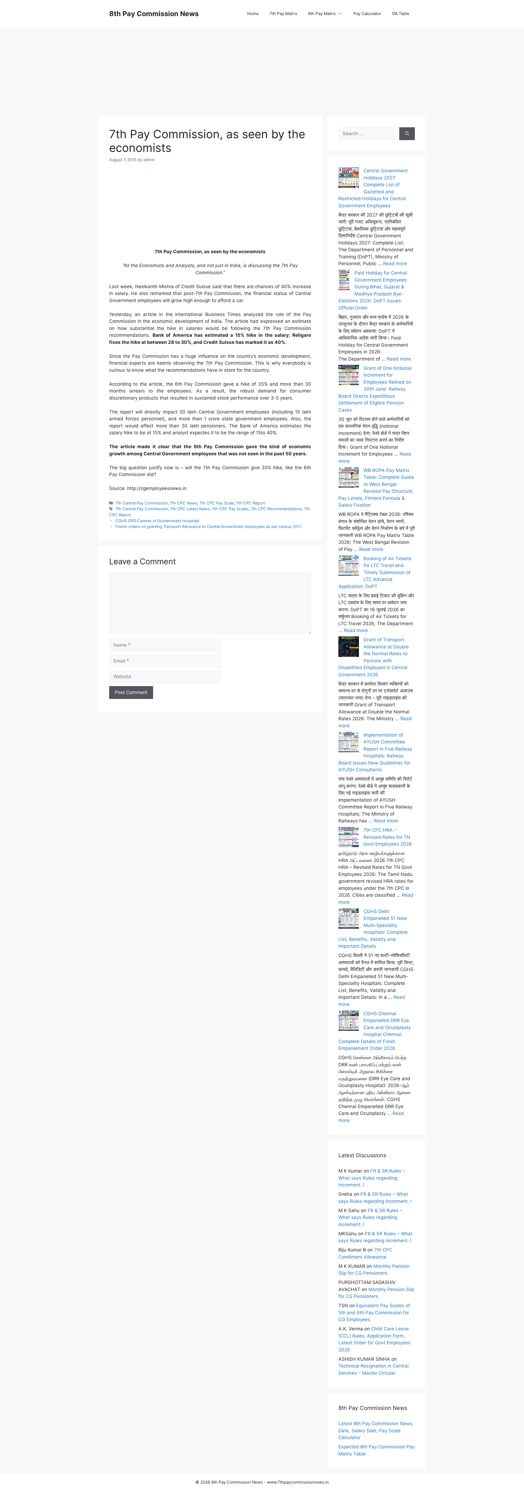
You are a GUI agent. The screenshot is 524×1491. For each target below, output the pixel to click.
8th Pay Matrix (322, 13)
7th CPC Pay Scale (217, 503)
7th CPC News (183, 503)
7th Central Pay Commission (141, 503)
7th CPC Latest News (190, 508)
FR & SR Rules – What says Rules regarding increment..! (371, 1178)
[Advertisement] (262, 65)
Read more (395, 263)
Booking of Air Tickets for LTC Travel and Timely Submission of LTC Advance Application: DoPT (374, 572)
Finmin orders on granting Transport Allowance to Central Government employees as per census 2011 (208, 526)
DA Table (400, 13)
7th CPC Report (250, 503)
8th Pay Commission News (154, 14)
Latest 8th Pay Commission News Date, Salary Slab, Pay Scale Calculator (375, 1430)
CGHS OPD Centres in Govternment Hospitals (157, 520)
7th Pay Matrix (283, 13)
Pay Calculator (367, 13)
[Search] (407, 133)
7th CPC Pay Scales (230, 508)
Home (253, 13)
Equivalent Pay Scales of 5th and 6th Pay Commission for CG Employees (374, 1312)
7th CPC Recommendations (276, 508)
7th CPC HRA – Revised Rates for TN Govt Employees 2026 (388, 837)
